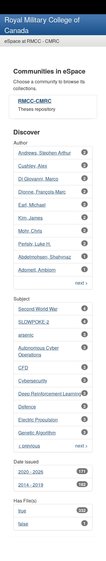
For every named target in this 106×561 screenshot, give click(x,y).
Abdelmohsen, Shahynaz (44, 256)
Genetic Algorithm (37, 432)
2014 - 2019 (30, 484)
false (23, 523)
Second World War (37, 308)
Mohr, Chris (30, 230)
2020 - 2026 (30, 471)
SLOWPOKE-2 (33, 321)
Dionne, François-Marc (42, 191)
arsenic (26, 334)
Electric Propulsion (38, 419)
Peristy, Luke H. (34, 243)
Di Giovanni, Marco (38, 178)
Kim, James (30, 217)
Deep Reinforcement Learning (49, 393)
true (22, 510)
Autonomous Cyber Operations (38, 351)
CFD (23, 367)
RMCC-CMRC (35, 101)
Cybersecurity (32, 380)
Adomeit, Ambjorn (37, 269)
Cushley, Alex (32, 165)
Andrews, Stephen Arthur (44, 152)
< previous (29, 445)
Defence (27, 406)
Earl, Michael (32, 204)
